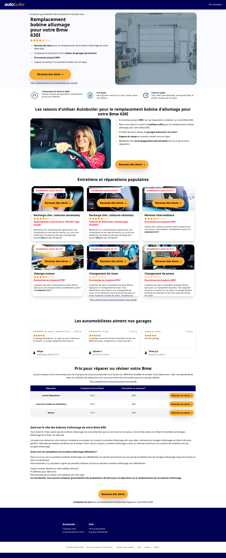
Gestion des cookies (125, 547)
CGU (139, 547)
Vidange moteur (44, 273)
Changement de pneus (159, 273)
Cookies (147, 547)
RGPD (156, 547)
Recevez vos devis (180, 395)
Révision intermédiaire (159, 215)
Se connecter (215, 4)
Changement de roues (103, 273)
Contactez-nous (69, 529)
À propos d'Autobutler (98, 532)
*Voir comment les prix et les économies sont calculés (54, 83)
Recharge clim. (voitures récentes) (111, 215)
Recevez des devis (113, 494)
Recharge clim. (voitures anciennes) (57, 215)
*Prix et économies (97, 529)
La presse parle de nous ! (74, 532)
